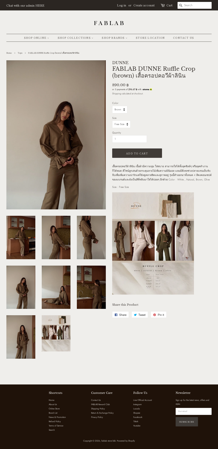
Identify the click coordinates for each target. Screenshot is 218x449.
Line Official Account (142, 400)
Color (115, 103)
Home (9, 53)
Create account (144, 5)
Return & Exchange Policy (102, 412)
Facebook (137, 417)
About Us (53, 404)
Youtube (136, 425)
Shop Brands (113, 37)
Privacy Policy (97, 417)
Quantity (116, 133)
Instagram (137, 404)
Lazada (136, 408)
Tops (20, 53)
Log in (121, 5)
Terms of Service (56, 425)
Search (52, 430)
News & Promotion (57, 417)
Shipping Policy (98, 408)
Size (114, 118)
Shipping (116, 93)
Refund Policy (55, 421)
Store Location (150, 37)
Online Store (54, 408)
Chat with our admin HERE (25, 5)
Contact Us (183, 37)
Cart (169, 5)
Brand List (53, 412)
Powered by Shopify (126, 440)
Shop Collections (75, 37)
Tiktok (135, 421)
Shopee (136, 412)
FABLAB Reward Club (100, 404)
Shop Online (35, 37)
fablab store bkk (108, 440)
